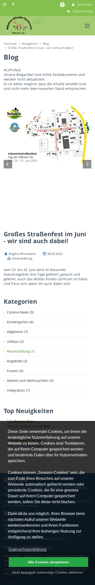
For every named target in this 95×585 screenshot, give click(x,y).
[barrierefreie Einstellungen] (63, 4)
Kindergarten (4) (20, 322)
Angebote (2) (17, 361)
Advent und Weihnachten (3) (30, 380)
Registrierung (82, 11)
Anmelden (84, 4)
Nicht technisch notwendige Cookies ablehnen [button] (47, 572)
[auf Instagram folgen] (5, 4)
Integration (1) (18, 390)
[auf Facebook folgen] (14, 4)
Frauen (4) (15, 370)
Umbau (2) (15, 341)
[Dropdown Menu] (87, 26)
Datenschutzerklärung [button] (28, 549)
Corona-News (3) (20, 312)
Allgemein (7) (17, 331)
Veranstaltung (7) (21, 351)
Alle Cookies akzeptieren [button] (48, 562)
